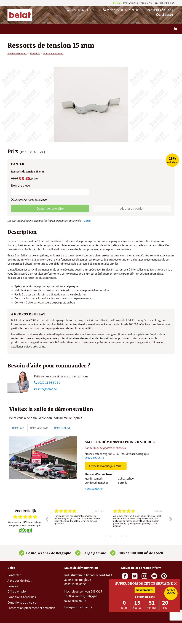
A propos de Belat (19, 580)
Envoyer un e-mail (76, 607)
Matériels (35, 53)
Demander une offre (50, 208)
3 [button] (116, 536)
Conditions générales (21, 597)
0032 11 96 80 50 (48, 382)
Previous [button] (46, 519)
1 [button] (105, 536)
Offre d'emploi (16, 591)
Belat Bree (18, 428)
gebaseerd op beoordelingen (25, 522)
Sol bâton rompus (17, 53)
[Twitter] (134, 576)
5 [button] (126, 536)
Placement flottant (53, 53)
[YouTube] (154, 576)
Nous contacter (94, 488)
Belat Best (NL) (62, 428)
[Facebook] (125, 576)
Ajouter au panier (131, 208)
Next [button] (170, 519)
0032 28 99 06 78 (94, 457)
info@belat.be (47, 389)
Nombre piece (20, 185)
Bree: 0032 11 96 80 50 (85, 10)
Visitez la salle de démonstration (51, 409)
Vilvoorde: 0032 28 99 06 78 (124, 10)
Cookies (12, 586)
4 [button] (121, 536)
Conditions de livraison (22, 602)
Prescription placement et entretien (31, 608)
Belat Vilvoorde (39, 428)
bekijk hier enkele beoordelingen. (25, 525)
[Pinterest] (164, 576)
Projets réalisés (159, 10)
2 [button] (110, 536)
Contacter (164, 14)
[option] (79, 521)
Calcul (87, 220)
